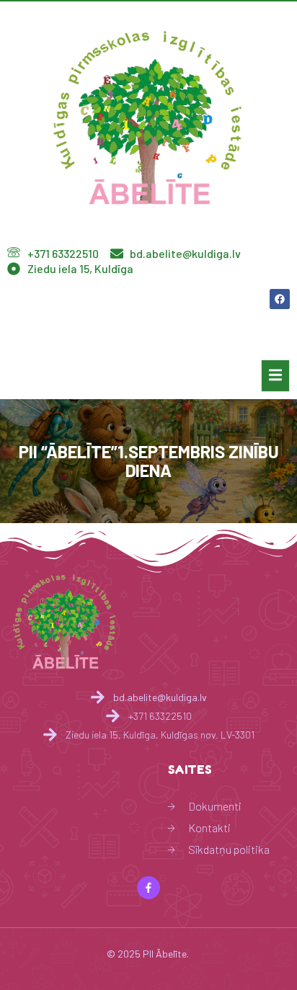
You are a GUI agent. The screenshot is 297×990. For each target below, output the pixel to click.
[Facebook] (280, 299)
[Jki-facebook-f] (148, 887)
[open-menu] (275, 376)
